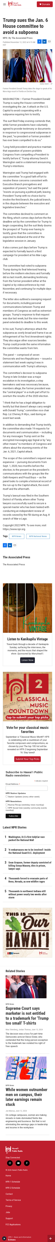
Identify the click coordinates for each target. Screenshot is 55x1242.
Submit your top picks (27, 759)
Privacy (9, 1206)
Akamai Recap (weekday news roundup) (25, 805)
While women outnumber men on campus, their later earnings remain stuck (26, 1097)
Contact (9, 1194)
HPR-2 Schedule (13, 1188)
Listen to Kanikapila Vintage (27, 639)
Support (9, 1218)
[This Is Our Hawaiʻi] (27, 932)
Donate (46, 4)
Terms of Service (13, 1200)
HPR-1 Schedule (13, 1182)
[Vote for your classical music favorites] (27, 696)
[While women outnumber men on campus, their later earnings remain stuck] (26, 1068)
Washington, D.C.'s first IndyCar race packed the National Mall (26, 838)
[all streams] (51, 1238)
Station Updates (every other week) (23, 797)
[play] (4, 1238)
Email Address (13, 784)
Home (8, 1176)
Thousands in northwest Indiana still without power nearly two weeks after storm (27, 894)
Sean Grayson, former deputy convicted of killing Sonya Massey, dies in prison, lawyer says (29, 865)
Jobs (8, 1212)
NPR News (16, 536)
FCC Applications (13, 1225)
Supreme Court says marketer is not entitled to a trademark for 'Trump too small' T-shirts (27, 1016)
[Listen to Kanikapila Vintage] (27, 608)
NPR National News (38, 536)
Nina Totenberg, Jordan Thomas (18, 1029)
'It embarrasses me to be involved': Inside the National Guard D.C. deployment (29, 851)
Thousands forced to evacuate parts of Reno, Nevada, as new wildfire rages (28, 880)
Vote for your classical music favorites (27, 729)
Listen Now (27, 660)
